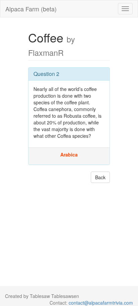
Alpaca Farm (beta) (31, 8)
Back (100, 177)
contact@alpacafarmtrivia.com (101, 302)
